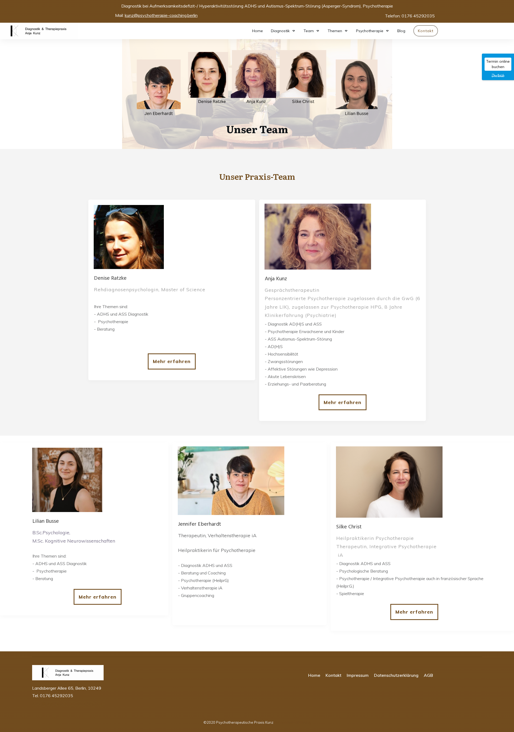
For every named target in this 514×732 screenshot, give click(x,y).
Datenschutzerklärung (292, 722)
